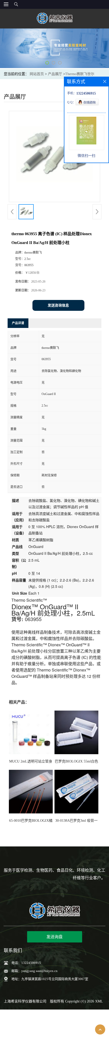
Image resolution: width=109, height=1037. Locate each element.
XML (99, 1001)
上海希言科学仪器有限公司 (25, 1001)
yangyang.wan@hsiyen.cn (39, 971)
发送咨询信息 (58, 305)
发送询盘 (54, 937)
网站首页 (37, 74)
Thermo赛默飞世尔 (79, 74)
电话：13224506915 (26, 963)
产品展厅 (55, 74)
